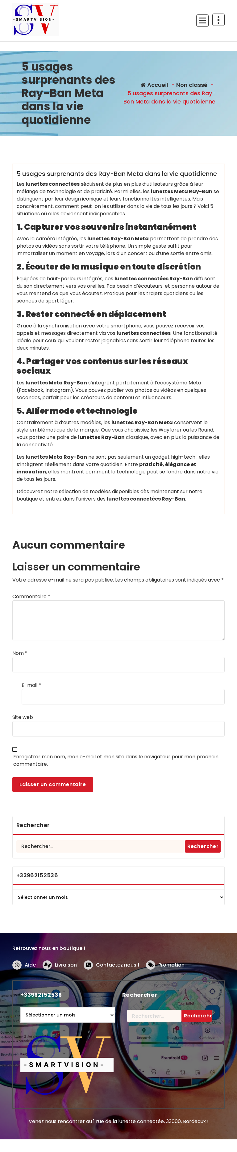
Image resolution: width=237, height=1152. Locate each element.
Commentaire (31, 596)
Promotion (171, 964)
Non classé (191, 85)
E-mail (31, 685)
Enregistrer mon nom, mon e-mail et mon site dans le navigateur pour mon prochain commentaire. (115, 760)
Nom (19, 653)
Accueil (157, 85)
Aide (30, 964)
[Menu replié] (202, 20)
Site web (22, 717)
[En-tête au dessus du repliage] (218, 20)
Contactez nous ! (117, 964)
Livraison (66, 964)
